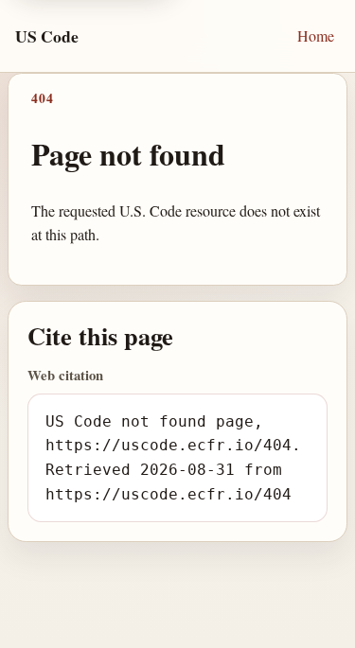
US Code (47, 36)
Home (315, 35)
